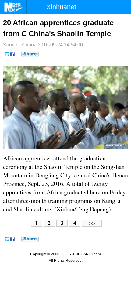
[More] (30, 54)
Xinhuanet (61, 7)
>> (92, 223)
